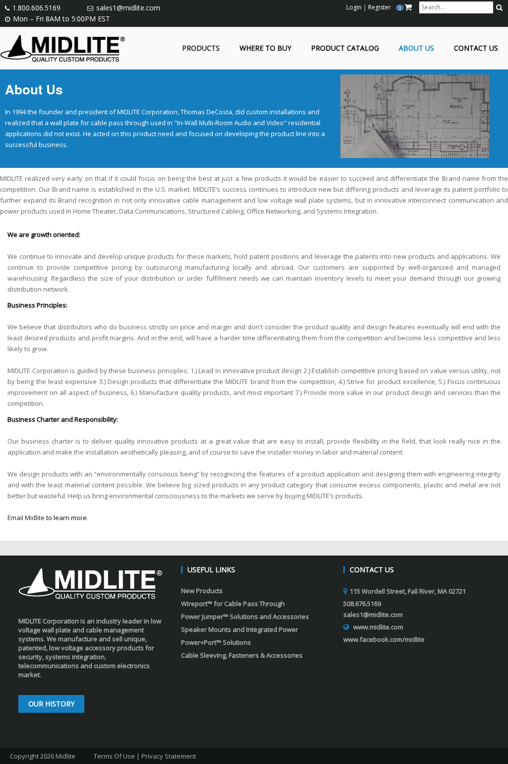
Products (201, 48)
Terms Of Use (114, 756)
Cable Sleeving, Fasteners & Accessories (242, 655)
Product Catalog (345, 48)
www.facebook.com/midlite (384, 639)
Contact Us (476, 48)
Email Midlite (26, 517)
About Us (416, 48)
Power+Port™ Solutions (216, 642)
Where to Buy (265, 48)
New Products (202, 590)
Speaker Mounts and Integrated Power (239, 629)
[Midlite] (63, 47)
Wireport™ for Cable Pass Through (233, 603)
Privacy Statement (168, 756)
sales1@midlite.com (128, 7)
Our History (51, 703)
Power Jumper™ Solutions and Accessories (245, 616)
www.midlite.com (378, 626)
